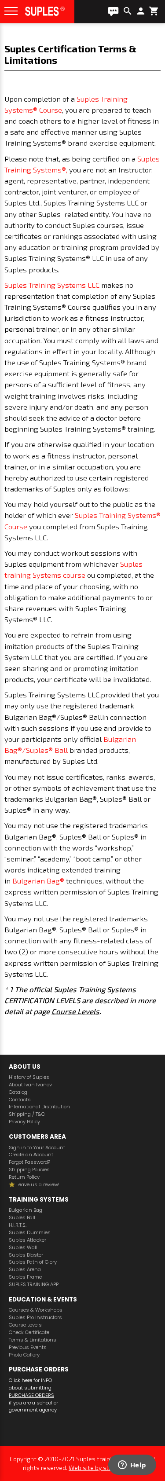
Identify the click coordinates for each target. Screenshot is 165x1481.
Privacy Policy (24, 1122)
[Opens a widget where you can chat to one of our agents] (132, 1466)
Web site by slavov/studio (105, 1467)
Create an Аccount (31, 1155)
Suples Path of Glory (33, 1262)
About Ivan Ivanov (30, 1085)
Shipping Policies (29, 1170)
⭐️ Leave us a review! (34, 1185)
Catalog (18, 1092)
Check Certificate (29, 1332)
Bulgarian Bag (25, 1210)
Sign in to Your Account (37, 1148)
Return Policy (24, 1177)
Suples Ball (22, 1218)
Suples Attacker (27, 1240)
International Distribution (39, 1107)
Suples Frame (25, 1277)
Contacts (20, 1100)
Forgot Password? (29, 1162)
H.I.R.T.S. (17, 1225)
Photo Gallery (24, 1355)
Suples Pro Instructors (35, 1317)
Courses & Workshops (35, 1310)
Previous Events (28, 1347)
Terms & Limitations (32, 1340)
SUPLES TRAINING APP (34, 1284)
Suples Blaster (26, 1255)
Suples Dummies (30, 1232)
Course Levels (75, 1011)
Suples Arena (25, 1269)
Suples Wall (23, 1247)
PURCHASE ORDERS (31, 1395)
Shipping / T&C (27, 1114)
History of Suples (29, 1077)
